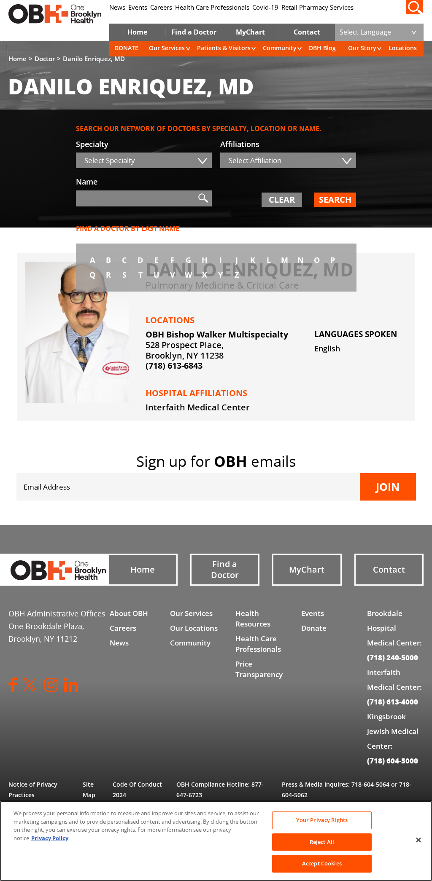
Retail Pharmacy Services (317, 7)
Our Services (167, 48)
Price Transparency (259, 669)
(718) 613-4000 (392, 701)
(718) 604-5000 (392, 760)
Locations (403, 48)
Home (137, 32)
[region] (216, 841)
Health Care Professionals (212, 7)
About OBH (129, 613)
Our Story (362, 48)
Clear (282, 199)
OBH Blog (322, 48)
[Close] (418, 840)
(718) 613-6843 (174, 365)
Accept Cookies (322, 863)
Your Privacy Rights (322, 820)
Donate (314, 628)
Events (137, 7)
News (117, 7)
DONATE (126, 48)
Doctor (45, 58)
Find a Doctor (193, 32)
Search (335, 199)
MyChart (250, 32)
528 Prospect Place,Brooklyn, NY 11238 (185, 350)
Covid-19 (265, 7)
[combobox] (144, 160)
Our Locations (194, 628)
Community (280, 48)
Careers (161, 7)
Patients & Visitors (224, 48)
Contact (307, 32)
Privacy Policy (49, 838)
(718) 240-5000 (392, 657)
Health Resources (252, 618)
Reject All (322, 842)
